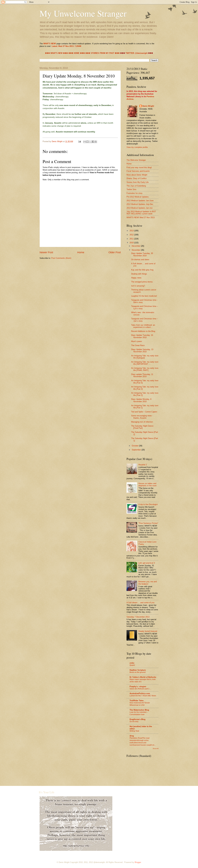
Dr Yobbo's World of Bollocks (143, 677)
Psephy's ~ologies (138, 686)
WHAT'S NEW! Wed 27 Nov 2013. (141, 217)
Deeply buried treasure (147, 631)
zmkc (132, 663)
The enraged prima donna (141, 282)
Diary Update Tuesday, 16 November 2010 (142, 336)
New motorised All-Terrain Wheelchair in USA (140, 704)
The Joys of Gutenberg (136, 186)
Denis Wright (148, 106)
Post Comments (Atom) (61, 258)
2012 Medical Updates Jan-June (140, 200)
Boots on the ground (138, 672)
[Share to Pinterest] (95, 141)
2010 (132, 243)
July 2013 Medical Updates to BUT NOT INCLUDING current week (141, 212)
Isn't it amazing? (138, 286)
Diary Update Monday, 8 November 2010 (141, 400)
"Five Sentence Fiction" (148, 523)
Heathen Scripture (138, 670)
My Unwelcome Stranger (83, 13)
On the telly (134, 722)
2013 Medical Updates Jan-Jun (139, 208)
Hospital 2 (142, 465)
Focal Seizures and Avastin (138, 171)
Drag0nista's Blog (137, 719)
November (136, 250)
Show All (155, 748)
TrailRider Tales (136, 700)
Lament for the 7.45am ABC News (143, 696)
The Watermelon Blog (139, 710)
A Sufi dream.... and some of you (140, 602)
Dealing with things (139, 274)
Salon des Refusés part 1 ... (140, 689)
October (135, 446)
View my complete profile (137, 147)
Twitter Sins (131, 189)
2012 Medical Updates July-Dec (140, 204)
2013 (132, 231)
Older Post (114, 252)
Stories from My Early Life (138, 182)
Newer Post (46, 252)
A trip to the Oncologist (148, 504)
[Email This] (84, 141)
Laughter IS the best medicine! (144, 296)
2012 (132, 235)
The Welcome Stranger (136, 160)
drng (132, 736)
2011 (132, 239)
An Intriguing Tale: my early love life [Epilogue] (144, 357)
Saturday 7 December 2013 (138, 617)
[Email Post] (79, 141)
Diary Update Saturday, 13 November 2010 (142, 350)
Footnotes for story (134, 193)
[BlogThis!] (87, 141)
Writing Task (134, 731)
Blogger (138, 862)
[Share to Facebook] (92, 141)
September (136, 450)
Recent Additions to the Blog (143, 331)
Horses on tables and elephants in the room (147, 484)
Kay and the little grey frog (142, 270)
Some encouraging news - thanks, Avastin (142, 417)
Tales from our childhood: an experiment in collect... (143, 326)
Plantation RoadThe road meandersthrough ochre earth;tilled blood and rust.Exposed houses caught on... (143, 741)
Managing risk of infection (142, 422)
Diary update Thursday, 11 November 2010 (142, 375)
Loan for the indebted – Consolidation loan (139, 713)
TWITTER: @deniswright (137, 53)
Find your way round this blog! (139, 167)
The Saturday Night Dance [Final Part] (142, 427)
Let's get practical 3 (146, 563)
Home (80, 252)
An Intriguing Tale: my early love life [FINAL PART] (144, 369)
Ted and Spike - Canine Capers (144, 412)
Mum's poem (136, 341)
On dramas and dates (140, 259)
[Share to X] (90, 141)
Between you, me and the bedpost (147, 582)
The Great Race (138, 345)
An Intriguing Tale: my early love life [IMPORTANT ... (144, 363)
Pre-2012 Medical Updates (138, 197)
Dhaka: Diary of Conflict (137, 178)
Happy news (136, 278)
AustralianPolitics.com (140, 693)
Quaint (132, 665)
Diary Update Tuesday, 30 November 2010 (142, 254)
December (136, 246)
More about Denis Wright (137, 175)
